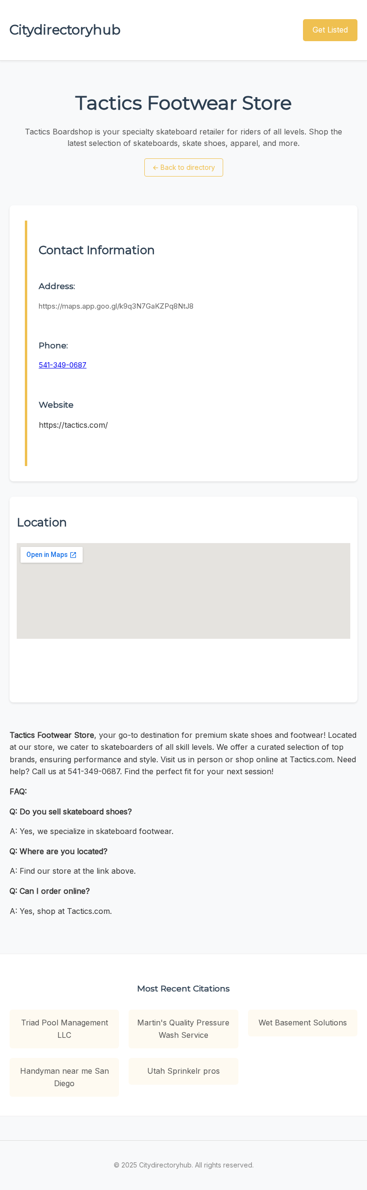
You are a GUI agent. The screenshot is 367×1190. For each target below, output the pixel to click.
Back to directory (183, 167)
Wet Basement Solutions (303, 1022)
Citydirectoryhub (65, 30)
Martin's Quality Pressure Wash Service (183, 1029)
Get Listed (330, 29)
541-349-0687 (62, 364)
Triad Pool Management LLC (64, 1029)
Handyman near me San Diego (64, 1077)
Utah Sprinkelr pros (183, 1071)
